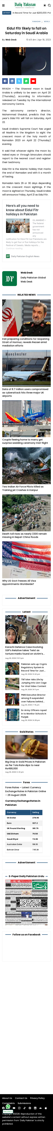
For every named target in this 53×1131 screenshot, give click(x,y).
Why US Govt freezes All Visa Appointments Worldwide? (19, 582)
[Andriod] (40, 1108)
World (47, 21)
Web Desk (11, 39)
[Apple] (46, 1108)
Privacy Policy (37, 1098)
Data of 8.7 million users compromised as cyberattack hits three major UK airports (25, 392)
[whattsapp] (8, 1106)
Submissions (24, 1103)
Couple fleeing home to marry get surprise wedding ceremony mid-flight (25, 441)
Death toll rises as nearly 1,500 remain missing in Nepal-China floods (24, 535)
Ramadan (36, 21)
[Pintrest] (30, 1108)
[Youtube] (14, 1108)
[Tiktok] (24, 1108)
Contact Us (21, 1098)
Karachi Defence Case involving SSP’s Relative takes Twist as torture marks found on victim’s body (24, 652)
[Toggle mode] (45, 5)
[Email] (33, 81)
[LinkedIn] (12, 81)
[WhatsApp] (26, 81)
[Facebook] (5, 81)
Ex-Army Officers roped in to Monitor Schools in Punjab (34, 713)
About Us (7, 1098)
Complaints (8, 1103)
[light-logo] (25, 5)
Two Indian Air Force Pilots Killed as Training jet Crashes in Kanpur (23, 488)
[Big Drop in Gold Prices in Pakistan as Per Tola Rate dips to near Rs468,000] (26, 747)
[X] (19, 81)
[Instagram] (19, 1108)
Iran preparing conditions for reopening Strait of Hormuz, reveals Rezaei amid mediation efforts (25, 342)
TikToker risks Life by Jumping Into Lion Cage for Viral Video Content (34, 683)
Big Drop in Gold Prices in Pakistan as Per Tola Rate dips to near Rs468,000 (25, 765)
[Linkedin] (35, 1108)
